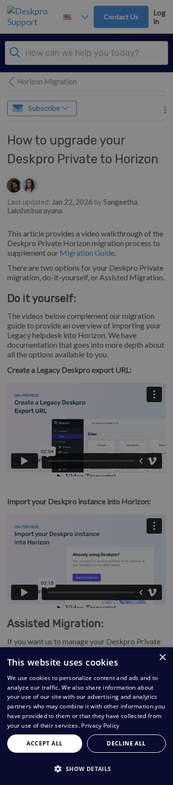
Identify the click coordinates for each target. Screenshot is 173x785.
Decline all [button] (126, 743)
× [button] (162, 657)
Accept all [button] (44, 743)
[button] (86, 768)
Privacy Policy (100, 725)
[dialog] (86, 716)
